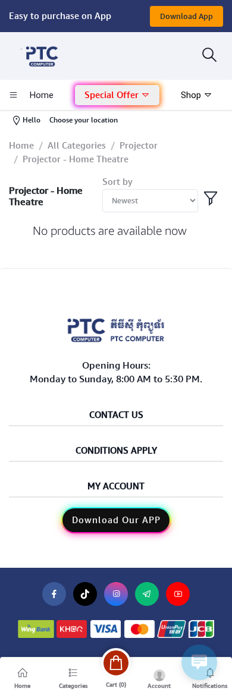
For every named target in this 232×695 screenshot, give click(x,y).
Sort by (117, 182)
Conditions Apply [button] (116, 451)
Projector (139, 146)
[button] (117, 95)
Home (21, 146)
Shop (192, 95)
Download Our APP (116, 520)
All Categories (77, 146)
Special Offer (112, 95)
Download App (186, 16)
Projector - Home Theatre (75, 159)
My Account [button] (116, 486)
